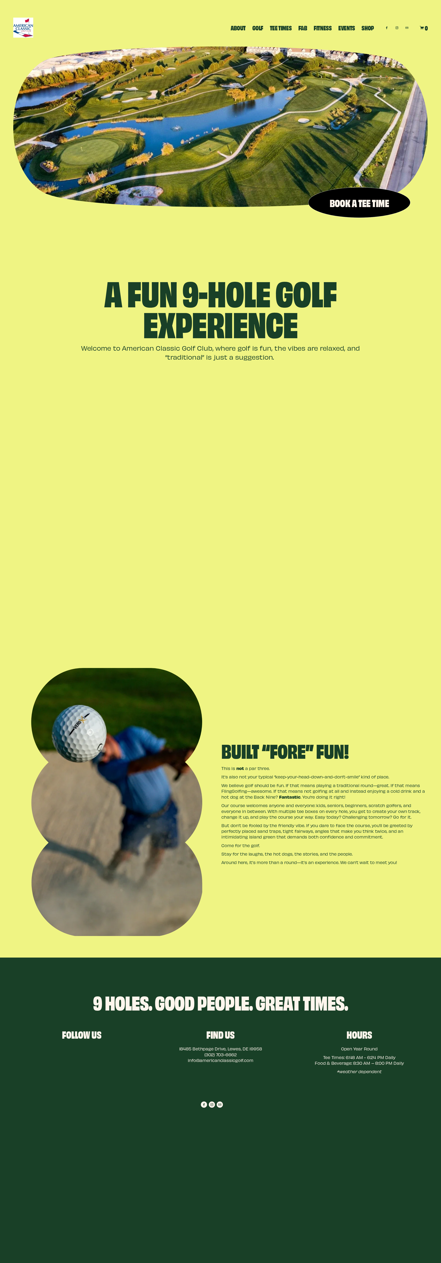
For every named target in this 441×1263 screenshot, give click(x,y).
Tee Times (281, 27)
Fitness (323, 27)
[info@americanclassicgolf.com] (407, 27)
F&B (302, 27)
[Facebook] (386, 27)
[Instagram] (397, 27)
